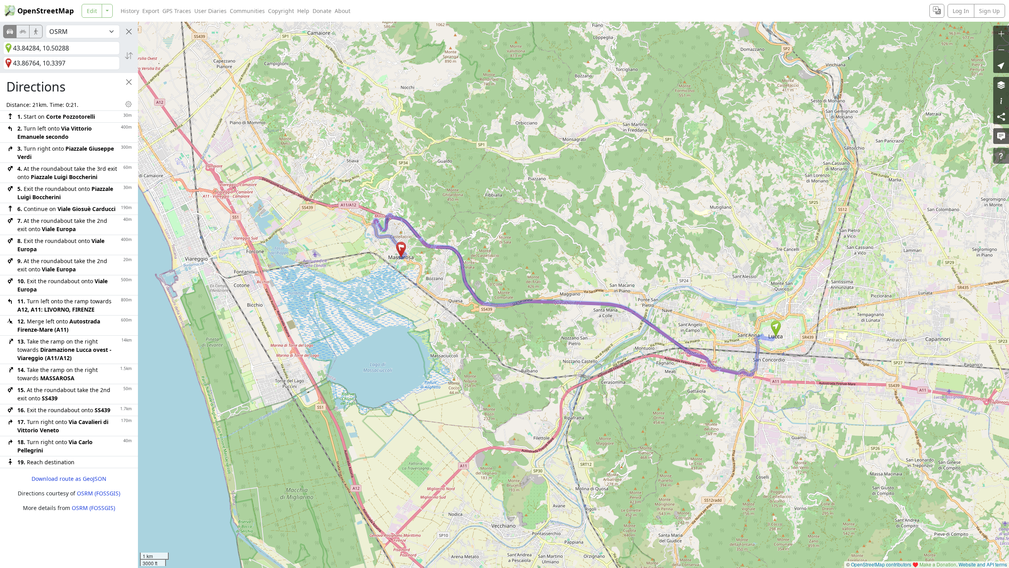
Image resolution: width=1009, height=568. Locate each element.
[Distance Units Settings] (128, 104)
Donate (322, 11)
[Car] (10, 31)
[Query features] (1001, 156)
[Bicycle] (23, 31)
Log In (961, 11)
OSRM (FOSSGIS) (98, 493)
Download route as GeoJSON (69, 478)
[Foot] (36, 31)
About (342, 11)
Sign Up (989, 11)
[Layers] (1001, 85)
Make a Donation (938, 564)
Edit (92, 11)
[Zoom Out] (1001, 49)
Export (150, 11)
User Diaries (210, 11)
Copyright (281, 11)
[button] (776, 328)
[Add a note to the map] (1001, 136)
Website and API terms (983, 564)
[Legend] (1001, 100)
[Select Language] (936, 11)
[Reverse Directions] (129, 56)
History (130, 11)
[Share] (1001, 116)
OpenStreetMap (45, 10)
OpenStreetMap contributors (881, 564)
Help (303, 11)
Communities (247, 11)
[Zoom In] (1001, 33)
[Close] (129, 31)
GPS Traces (176, 11)
